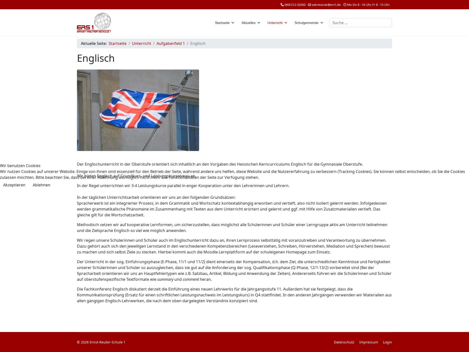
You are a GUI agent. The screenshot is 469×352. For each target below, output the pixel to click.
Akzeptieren (14, 185)
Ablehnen (41, 185)
